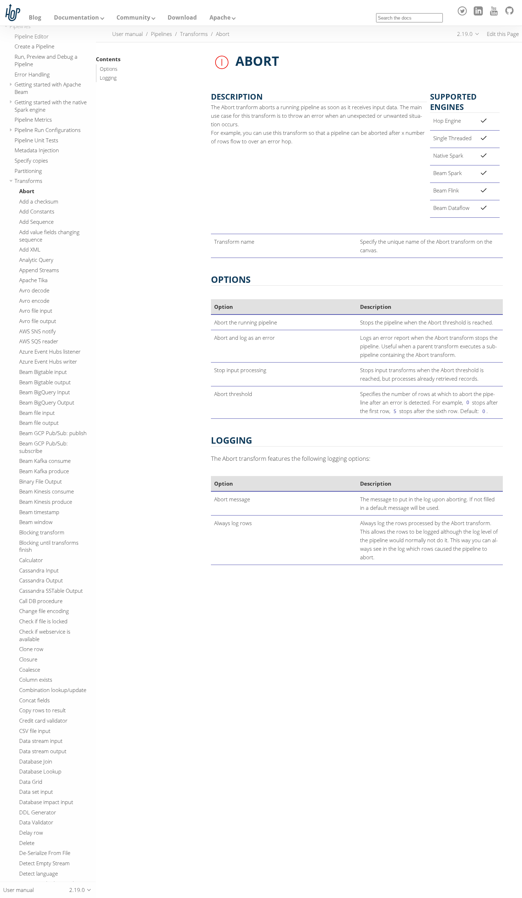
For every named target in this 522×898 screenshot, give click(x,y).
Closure (28, 659)
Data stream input (40, 741)
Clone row (31, 649)
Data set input (36, 792)
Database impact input (46, 802)
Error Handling (32, 74)
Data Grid (30, 782)
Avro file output (37, 321)
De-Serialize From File (44, 853)
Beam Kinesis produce (45, 502)
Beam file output (39, 423)
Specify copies (31, 160)
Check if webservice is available (44, 635)
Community (133, 17)
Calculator (31, 560)
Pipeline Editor (32, 36)
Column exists (35, 680)
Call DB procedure (40, 601)
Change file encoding (44, 611)
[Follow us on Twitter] (464, 13)
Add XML (29, 250)
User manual (127, 33)
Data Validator (36, 822)
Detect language (38, 873)
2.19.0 (465, 33)
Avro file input (35, 311)
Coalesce (29, 670)
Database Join (35, 761)
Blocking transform (41, 532)
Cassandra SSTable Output (51, 591)
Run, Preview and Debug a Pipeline (46, 60)
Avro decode (34, 290)
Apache (220, 17)
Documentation (76, 17)
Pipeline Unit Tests (36, 140)
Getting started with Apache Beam (48, 88)
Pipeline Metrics (33, 120)
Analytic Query (36, 260)
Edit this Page (503, 33)
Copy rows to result (42, 710)
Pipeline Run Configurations (48, 130)
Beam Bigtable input (43, 372)
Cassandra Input (39, 570)
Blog (35, 17)
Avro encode (34, 301)
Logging (108, 78)
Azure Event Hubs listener (50, 351)
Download (182, 17)
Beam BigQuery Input (44, 392)
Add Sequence (36, 222)
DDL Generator (37, 812)
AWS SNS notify (37, 331)
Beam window (36, 522)
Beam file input (37, 413)
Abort (26, 191)
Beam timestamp (39, 512)
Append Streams (39, 270)
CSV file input (34, 731)
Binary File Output (40, 481)
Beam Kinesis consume (46, 492)
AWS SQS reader (38, 341)
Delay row (31, 832)
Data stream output (42, 751)
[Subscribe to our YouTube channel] (495, 13)
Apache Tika (33, 280)
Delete (26, 843)
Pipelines (20, 26)
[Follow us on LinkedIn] (479, 13)
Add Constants (36, 212)
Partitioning (28, 171)
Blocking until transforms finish (48, 546)
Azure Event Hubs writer (48, 362)
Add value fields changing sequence (49, 235)
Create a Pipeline (34, 47)
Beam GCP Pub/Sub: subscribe (43, 447)
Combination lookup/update (52, 690)
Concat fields (34, 700)
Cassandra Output (41, 581)
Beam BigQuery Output (46, 402)
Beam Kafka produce (44, 471)
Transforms (28, 181)
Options (109, 69)
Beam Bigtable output (45, 382)
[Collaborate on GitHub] (511, 13)
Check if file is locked (43, 621)
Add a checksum (38, 201)
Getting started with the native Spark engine (51, 105)
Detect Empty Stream (44, 863)
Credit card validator (43, 720)
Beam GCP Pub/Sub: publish (53, 433)
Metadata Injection (37, 150)
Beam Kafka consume (45, 461)
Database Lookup (40, 771)
